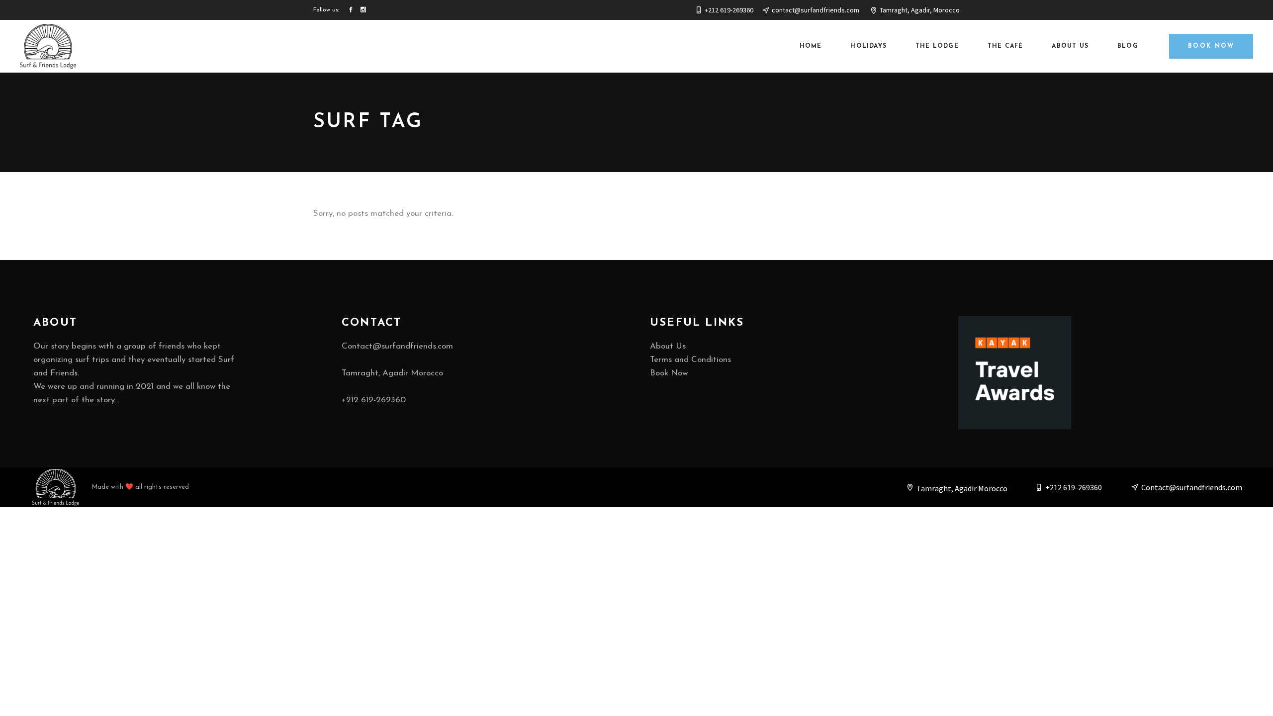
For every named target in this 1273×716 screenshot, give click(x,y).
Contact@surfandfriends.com (397, 346)
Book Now (669, 373)
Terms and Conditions (690, 360)
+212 (374, 400)
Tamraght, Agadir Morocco (392, 373)
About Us (668, 346)
